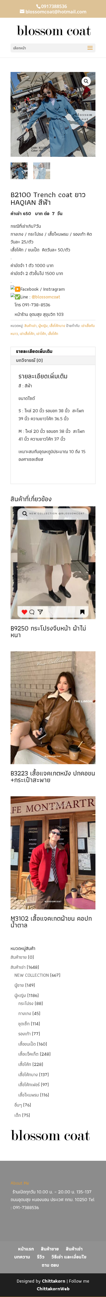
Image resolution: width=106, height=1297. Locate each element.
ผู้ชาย (19, 985)
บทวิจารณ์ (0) (29, 360)
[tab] (53, 351)
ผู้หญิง (43, 325)
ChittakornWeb (53, 1288)
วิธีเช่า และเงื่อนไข (68, 1257)
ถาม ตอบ (50, 1265)
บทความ (22, 1257)
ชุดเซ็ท (24, 1023)
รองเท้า (24, 1033)
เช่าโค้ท (41, 333)
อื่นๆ (18, 1105)
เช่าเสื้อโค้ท (27, 333)
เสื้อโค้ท (53, 333)
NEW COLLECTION (31, 975)
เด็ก (17, 1115)
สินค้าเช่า (30, 325)
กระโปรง (25, 1003)
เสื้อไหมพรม (28, 1095)
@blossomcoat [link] (46, 296)
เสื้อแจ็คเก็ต (28, 1054)
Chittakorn (53, 1281)
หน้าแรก (26, 1249)
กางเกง (24, 1013)
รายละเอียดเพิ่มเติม (34, 351)
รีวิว (41, 1257)
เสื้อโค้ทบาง (57, 325)
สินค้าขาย (19, 957)
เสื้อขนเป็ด (27, 1044)
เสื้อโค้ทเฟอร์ (29, 1084)
